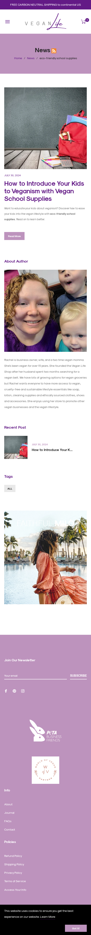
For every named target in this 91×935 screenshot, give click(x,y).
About (8, 804)
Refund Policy (13, 856)
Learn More (47, 916)
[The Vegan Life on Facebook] (6, 690)
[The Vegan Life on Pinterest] (14, 690)
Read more (14, 236)
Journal (9, 812)
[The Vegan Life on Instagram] (23, 690)
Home (18, 58)
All (9, 488)
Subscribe (78, 675)
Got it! (76, 928)
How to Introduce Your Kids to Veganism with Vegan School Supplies (44, 190)
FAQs (7, 821)
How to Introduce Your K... (52, 450)
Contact (9, 829)
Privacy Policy (13, 872)
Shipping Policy (14, 864)
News (30, 58)
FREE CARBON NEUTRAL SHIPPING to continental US (45, 4)
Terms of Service (15, 881)
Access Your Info (15, 889)
